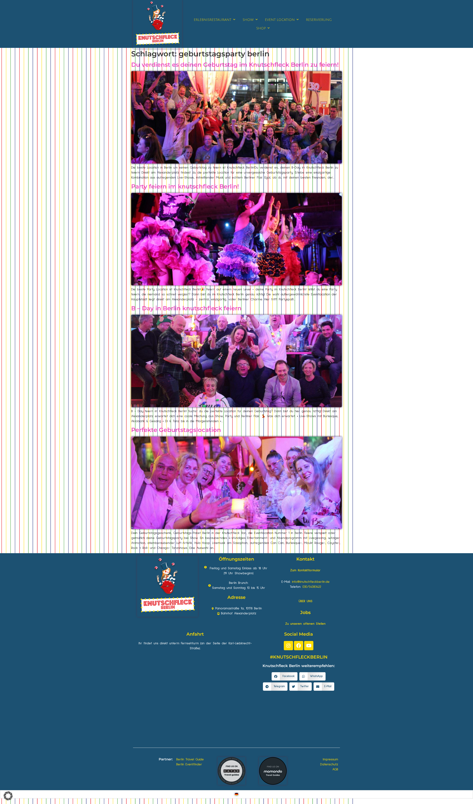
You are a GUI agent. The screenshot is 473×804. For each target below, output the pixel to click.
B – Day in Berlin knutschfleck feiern (186, 308)
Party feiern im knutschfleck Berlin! (185, 186)
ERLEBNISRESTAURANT (212, 20)
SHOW (248, 20)
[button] (284, 676)
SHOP (261, 28)
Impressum (330, 759)
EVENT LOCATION (280, 20)
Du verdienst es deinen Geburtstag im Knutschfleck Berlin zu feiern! (235, 64)
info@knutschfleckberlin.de (311, 582)
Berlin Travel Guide (190, 759)
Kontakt (305, 559)
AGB (335, 769)
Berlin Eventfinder (189, 764)
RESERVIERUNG (319, 20)
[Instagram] (288, 645)
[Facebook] (298, 645)
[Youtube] (308, 645)
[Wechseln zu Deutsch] (236, 794)
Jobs (305, 612)
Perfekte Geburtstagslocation (176, 429)
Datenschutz (329, 764)
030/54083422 (311, 586)
